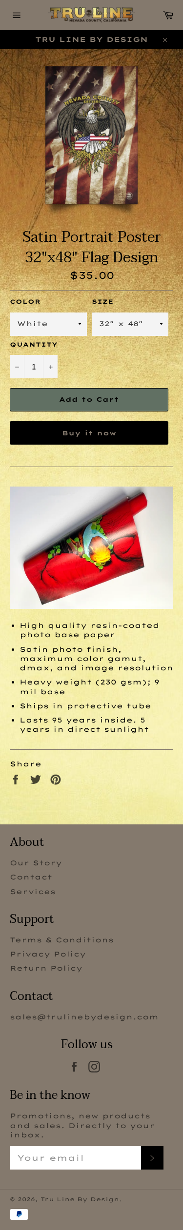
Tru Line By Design (80, 1199)
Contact (31, 877)
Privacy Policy (48, 954)
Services (33, 891)
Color (25, 301)
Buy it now (89, 433)
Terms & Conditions (62, 940)
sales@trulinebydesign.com (84, 1017)
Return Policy (46, 968)
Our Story (36, 863)
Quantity (34, 344)
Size (102, 301)
